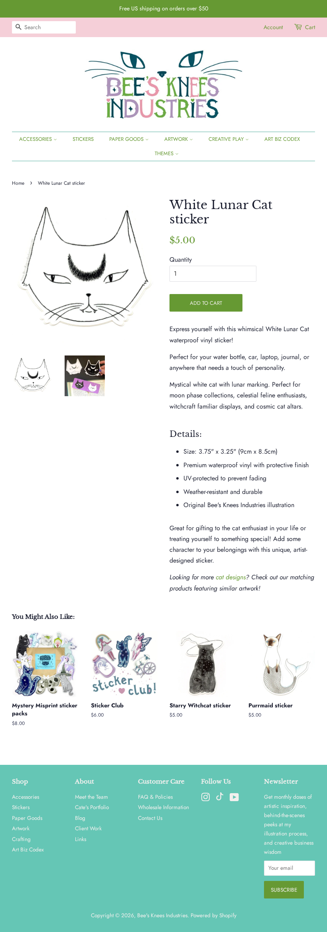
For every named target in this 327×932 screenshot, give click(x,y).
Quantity (180, 259)
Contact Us (150, 818)
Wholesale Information (163, 807)
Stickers (83, 139)
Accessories (36, 139)
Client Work (88, 828)
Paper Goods (127, 139)
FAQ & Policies (155, 797)
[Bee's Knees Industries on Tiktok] (220, 798)
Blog (80, 818)
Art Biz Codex (282, 139)
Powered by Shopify (213, 915)
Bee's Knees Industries (162, 915)
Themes (165, 153)
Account (273, 27)
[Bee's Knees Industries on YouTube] (234, 799)
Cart (310, 27)
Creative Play (227, 139)
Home (18, 183)
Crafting (21, 839)
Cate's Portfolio (92, 807)
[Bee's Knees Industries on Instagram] (205, 799)
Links (80, 839)
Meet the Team (91, 797)
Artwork (176, 139)
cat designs (231, 577)
